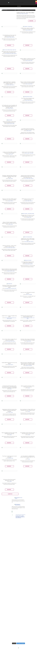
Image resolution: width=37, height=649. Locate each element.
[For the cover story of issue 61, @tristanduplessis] (14, 534)
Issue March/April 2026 (8, 288)
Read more (31, 20)
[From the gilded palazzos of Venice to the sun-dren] (18, 534)
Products (11, 108)
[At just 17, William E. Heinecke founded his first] (14, 579)
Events (10, 412)
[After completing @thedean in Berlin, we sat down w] (14, 618)
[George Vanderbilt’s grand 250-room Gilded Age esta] (23, 585)
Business (28, 217)
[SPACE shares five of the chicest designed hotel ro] (23, 626)
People (31, 60)
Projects (13, 37)
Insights (8, 123)
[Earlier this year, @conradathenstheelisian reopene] (23, 542)
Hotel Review (7, 53)
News (23, 13)
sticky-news (26, 13)
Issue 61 (20, 13)
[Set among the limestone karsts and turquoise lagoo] (18, 587)
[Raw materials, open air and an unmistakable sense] (18, 623)
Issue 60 (26, 100)
